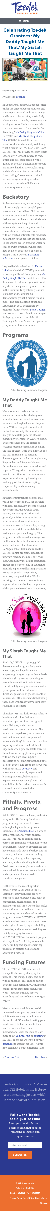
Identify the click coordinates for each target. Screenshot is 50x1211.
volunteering (23, 1035)
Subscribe (20, 1154)
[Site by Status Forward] (29, 1192)
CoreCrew (27, 768)
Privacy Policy (16, 1197)
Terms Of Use (28, 1197)
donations (8, 1043)
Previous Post (11, 1057)
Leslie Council (37, 309)
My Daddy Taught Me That (30, 132)
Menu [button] (27, 21)
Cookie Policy (41, 1197)
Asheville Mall (26, 830)
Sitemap (44, 1203)
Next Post (40, 1057)
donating (39, 1035)
